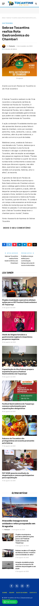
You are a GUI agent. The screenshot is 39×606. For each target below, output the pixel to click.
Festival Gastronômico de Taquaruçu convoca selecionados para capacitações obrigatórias (18, 406)
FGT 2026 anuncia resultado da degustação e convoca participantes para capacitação (18, 475)
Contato (33, 592)
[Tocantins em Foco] (20, 3)
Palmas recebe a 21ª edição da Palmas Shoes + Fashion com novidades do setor (25, 553)
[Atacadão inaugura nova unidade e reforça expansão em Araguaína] (19, 507)
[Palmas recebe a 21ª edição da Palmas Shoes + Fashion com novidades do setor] (8, 553)
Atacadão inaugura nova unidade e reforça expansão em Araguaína (18, 523)
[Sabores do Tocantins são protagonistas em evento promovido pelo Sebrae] (19, 425)
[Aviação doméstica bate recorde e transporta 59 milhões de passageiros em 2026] (8, 565)
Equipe (11, 592)
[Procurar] (36, 3)
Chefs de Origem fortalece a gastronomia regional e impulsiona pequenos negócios (17, 337)
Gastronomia (7, 23)
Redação (12, 46)
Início (3, 18)
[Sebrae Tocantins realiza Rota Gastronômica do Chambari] (19, 65)
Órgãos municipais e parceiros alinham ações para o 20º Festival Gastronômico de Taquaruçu (19, 302)
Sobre (4, 592)
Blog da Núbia (21, 592)
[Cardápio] (3, 3)
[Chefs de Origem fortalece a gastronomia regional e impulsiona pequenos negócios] (19, 321)
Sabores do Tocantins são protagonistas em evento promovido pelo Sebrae (18, 440)
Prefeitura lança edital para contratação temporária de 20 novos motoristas (28, 260)
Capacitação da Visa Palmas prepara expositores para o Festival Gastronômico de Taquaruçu (18, 371)
